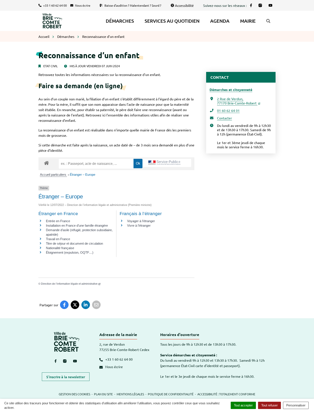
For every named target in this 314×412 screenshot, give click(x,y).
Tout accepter (243, 405)
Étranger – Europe (82, 174)
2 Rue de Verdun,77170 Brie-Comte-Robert (237, 101)
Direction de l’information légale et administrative (69, 283)
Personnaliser (295, 405)
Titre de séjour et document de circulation (74, 243)
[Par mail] (96, 304)
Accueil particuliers (53, 174)
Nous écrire (113, 366)
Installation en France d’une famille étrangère (77, 225)
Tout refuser (269, 405)
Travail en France (58, 239)
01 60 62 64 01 (228, 110)
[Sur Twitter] (75, 304)
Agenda (219, 21)
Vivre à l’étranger (139, 225)
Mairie (248, 21)
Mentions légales (130, 394)
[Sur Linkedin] (85, 304)
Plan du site (103, 394)
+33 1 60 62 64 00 (118, 359)
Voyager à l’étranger (141, 221)
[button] (268, 21)
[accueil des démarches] (46, 162)
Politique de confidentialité (171, 394)
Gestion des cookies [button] (74, 394)
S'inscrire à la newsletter (65, 376)
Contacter (224, 118)
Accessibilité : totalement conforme (226, 394)
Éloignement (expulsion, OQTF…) (69, 252)
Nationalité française (60, 248)
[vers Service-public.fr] (164, 163)
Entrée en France (58, 221)
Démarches (120, 21)
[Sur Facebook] (64, 304)
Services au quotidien (172, 21)
